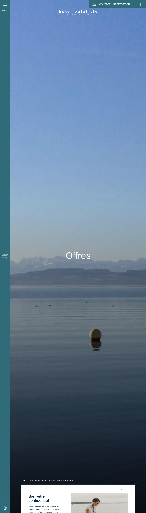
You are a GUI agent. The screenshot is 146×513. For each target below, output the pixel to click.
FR (5, 502)
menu (5, 11)
